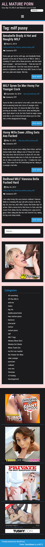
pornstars (11, 362)
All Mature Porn (17, 4)
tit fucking (12, 375)
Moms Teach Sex (14, 348)
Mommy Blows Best (15, 341)
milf (33, 47)
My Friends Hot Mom (15, 355)
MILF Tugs (12, 337)
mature (18, 47)
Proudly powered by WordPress (13, 541)
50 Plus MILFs (13, 299)
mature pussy (26, 47)
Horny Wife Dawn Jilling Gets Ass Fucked (21, 134)
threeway (11, 372)
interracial (11, 323)
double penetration (15, 313)
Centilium (29, 544)
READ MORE (36, 77)
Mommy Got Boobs (15, 344)
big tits (26, 94)
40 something (13, 295)
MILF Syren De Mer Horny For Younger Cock (21, 87)
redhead (11, 365)
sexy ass (11, 369)
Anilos (5, 47)
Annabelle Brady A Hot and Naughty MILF (19, 37)
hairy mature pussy (15, 316)
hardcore (11, 47)
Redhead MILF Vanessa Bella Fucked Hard (21, 180)
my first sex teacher (15, 351)
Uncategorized (13, 379)
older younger (13, 358)
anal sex (21, 140)
